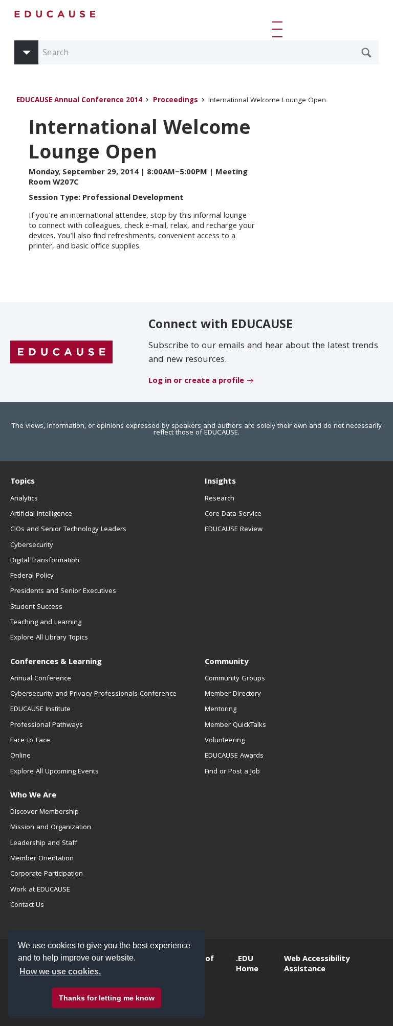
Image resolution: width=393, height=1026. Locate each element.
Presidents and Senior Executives (63, 591)
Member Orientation (42, 858)
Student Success (36, 607)
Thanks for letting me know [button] (107, 998)
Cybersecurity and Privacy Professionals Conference (93, 694)
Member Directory (233, 694)
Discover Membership (44, 812)
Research (219, 499)
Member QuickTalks (235, 725)
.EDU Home (247, 964)
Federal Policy (32, 576)
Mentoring (220, 709)
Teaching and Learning (45, 622)
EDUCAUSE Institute (40, 709)
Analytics (24, 499)
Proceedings (175, 101)
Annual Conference (40, 679)
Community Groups (235, 679)
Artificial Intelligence (41, 514)
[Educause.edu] (61, 352)
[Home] (55, 14)
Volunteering (225, 740)
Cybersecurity (31, 545)
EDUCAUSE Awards (234, 756)
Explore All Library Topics (49, 638)
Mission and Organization (50, 827)
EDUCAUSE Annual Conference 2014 (79, 101)
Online (20, 756)
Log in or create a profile (196, 381)
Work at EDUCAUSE (40, 890)
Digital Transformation (44, 560)
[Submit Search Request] (366, 53)
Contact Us (27, 905)
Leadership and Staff (43, 843)
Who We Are (33, 796)
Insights (220, 482)
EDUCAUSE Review (234, 529)
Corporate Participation (46, 874)
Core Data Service (233, 514)
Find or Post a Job (232, 772)
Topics (22, 482)
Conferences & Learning (56, 662)
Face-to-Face (30, 740)
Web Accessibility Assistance (317, 964)
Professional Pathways (46, 725)
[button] (279, 29)
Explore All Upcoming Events (54, 772)
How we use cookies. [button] (60, 971)
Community (226, 662)
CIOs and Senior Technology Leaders (68, 529)
